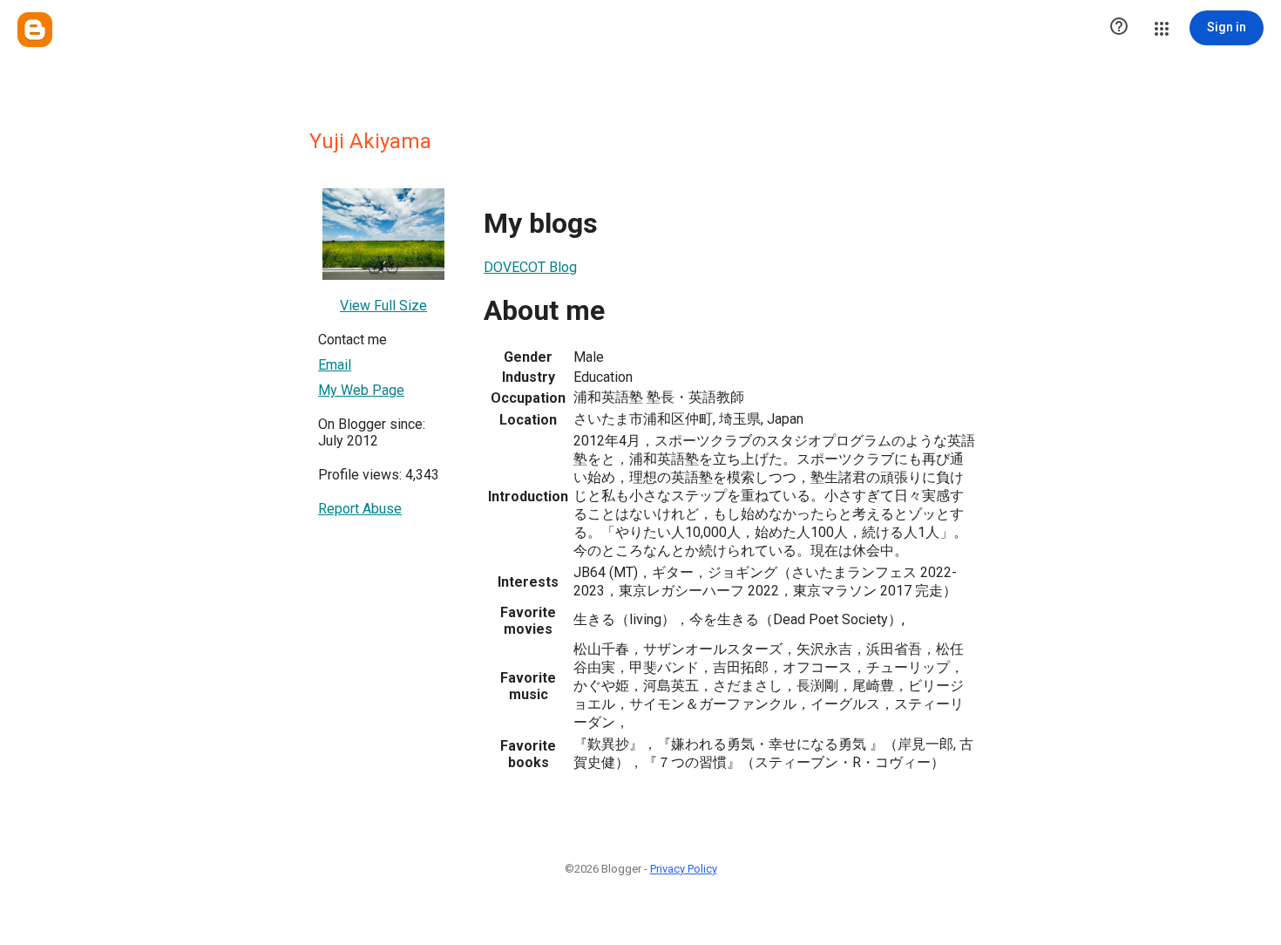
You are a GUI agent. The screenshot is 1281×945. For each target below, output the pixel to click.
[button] (1119, 28)
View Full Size (383, 305)
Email (334, 365)
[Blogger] (34, 29)
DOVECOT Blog (530, 267)
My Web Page (361, 390)
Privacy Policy (683, 868)
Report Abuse (360, 508)
